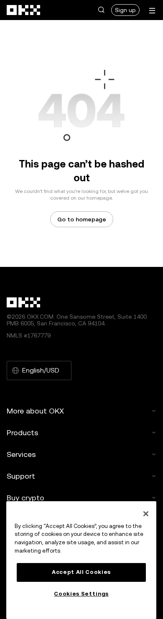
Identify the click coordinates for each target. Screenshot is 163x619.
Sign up (125, 10)
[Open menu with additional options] (152, 10)
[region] (81, 560)
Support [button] (21, 476)
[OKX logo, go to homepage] (24, 10)
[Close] (146, 514)
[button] (101, 10)
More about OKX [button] (35, 410)
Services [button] (21, 454)
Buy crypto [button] (25, 497)
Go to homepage (81, 219)
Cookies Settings (81, 594)
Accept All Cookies (81, 572)
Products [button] (22, 432)
